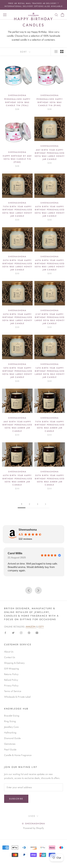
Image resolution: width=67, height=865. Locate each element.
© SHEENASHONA (33, 823)
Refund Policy (11, 680)
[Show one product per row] (56, 51)
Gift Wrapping (11, 668)
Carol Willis (14, 553)
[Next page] (45, 504)
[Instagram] (21, 633)
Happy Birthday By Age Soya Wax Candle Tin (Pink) (17, 159)
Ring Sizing (10, 721)
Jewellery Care (11, 727)
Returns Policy (11, 674)
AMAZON (31, 626)
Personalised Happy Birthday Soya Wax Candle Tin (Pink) (50, 102)
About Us (8, 651)
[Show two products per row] (61, 51)
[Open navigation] (5, 14)
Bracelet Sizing (11, 715)
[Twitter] (13, 633)
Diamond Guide (12, 738)
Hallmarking (10, 732)
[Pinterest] (29, 633)
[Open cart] (62, 14)
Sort (24, 51)
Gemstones (9, 744)
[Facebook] (5, 633)
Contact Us (9, 657)
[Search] (56, 14)
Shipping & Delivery (14, 663)
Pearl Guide (10, 749)
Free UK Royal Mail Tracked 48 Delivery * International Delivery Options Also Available (33, 5)
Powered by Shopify (33, 828)
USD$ (32, 816)
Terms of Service (12, 691)
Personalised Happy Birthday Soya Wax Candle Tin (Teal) (17, 102)
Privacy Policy (11, 685)
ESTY (41, 626)
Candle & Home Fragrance (17, 755)
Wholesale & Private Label (17, 697)
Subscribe (16, 798)
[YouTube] (37, 633)
